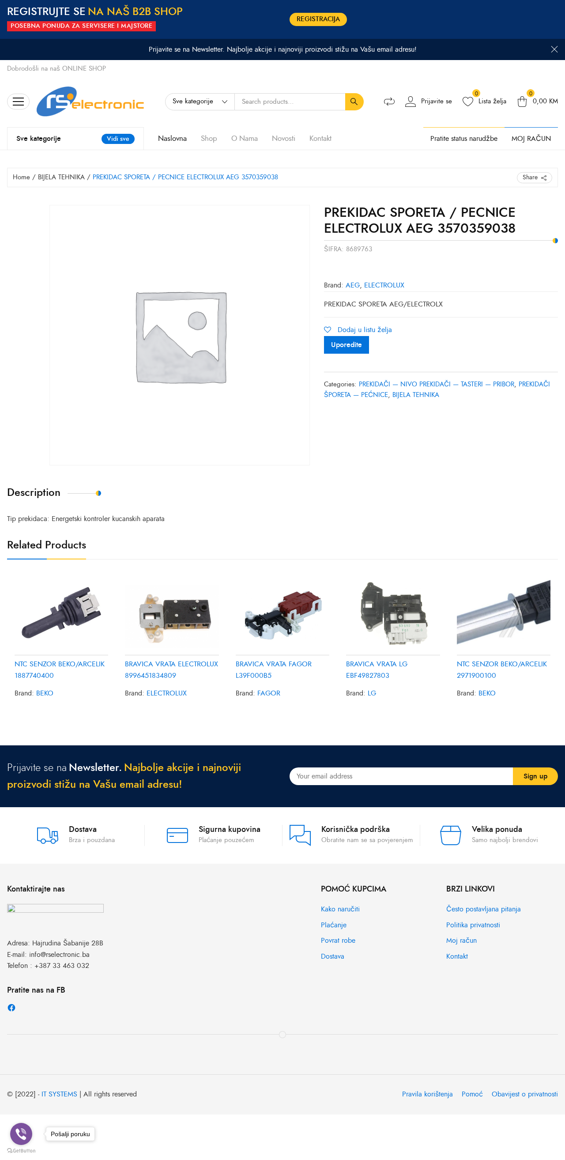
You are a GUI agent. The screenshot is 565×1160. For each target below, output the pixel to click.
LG (372, 693)
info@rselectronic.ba (59, 954)
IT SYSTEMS (59, 1094)
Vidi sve (118, 139)
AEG (353, 285)
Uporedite (346, 344)
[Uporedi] (389, 101)
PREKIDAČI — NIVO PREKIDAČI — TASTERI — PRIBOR (436, 384)
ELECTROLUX (384, 285)
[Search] (354, 102)
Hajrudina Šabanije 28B (67, 943)
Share (530, 177)
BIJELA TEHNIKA (61, 177)
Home (21, 177)
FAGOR (268, 693)
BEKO (44, 693)
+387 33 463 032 (61, 965)
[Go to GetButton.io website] (21, 1151)
